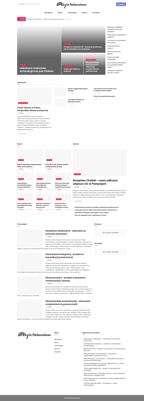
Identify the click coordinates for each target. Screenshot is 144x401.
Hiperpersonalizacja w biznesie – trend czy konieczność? (43, 205)
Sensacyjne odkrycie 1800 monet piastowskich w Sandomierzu (96, 210)
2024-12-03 (68, 74)
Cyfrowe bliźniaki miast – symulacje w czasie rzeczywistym (100, 384)
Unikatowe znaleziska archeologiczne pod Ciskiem (37, 70)
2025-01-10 (32, 74)
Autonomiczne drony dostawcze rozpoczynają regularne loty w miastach (105, 379)
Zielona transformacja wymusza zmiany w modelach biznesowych (62, 185)
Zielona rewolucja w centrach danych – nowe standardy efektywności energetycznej (104, 374)
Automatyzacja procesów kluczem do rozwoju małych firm (24, 185)
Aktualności (49, 13)
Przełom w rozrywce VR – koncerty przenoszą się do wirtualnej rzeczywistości (82, 48)
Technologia (72, 13)
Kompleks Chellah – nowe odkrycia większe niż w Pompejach (95, 182)
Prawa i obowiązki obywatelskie (104, 96)
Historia (84, 13)
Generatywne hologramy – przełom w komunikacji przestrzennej (102, 345)
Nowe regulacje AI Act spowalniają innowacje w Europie (24, 205)
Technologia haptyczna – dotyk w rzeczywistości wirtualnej (102, 369)
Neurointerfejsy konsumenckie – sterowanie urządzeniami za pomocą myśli (92, 67)
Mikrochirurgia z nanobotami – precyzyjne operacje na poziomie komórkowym (104, 359)
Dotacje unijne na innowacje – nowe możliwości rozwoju (61, 205)
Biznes (60, 13)
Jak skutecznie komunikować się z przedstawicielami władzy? (116, 65)
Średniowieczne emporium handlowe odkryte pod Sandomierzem (97, 207)
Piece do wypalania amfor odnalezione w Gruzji (90, 215)
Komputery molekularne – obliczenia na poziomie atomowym (45, 19)
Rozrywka (96, 13)
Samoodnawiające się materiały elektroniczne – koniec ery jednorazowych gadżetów (104, 364)
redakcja (23, 74)
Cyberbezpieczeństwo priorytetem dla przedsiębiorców (43, 185)
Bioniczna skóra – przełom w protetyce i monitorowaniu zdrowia (104, 350)
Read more (22, 133)
